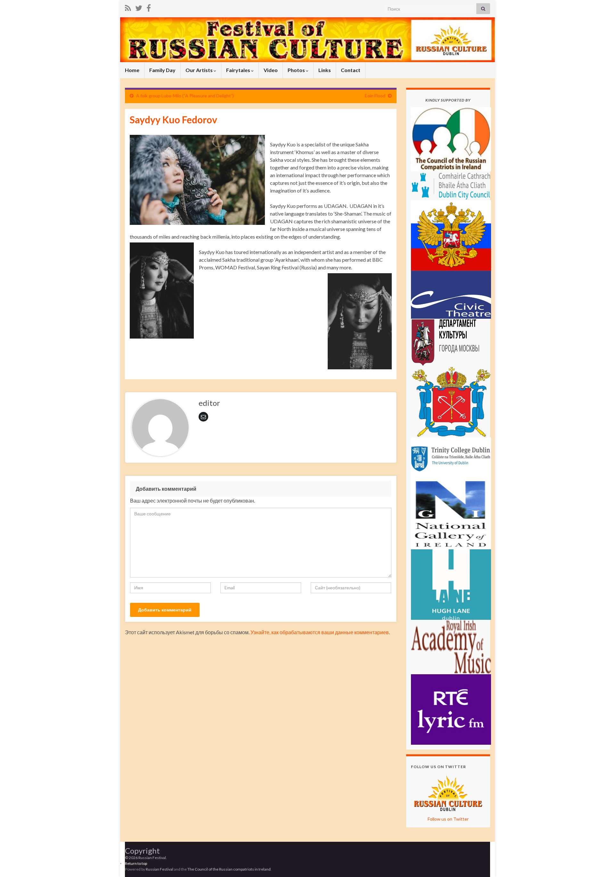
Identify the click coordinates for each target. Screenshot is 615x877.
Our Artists (199, 70)
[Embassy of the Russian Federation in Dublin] (451, 235)
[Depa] (451, 342)
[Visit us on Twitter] (448, 792)
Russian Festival (159, 869)
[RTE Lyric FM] (451, 709)
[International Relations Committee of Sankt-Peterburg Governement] (451, 401)
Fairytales (238, 70)
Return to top (136, 863)
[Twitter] (138, 7)
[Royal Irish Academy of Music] (451, 646)
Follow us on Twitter (448, 819)
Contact (350, 70)
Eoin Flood (375, 95)
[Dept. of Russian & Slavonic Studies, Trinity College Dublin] (451, 457)
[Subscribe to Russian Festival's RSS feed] (128, 7)
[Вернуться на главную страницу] (307, 39)
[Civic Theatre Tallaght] (451, 294)
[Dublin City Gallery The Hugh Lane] (451, 584)
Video (271, 70)
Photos (297, 70)
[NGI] (451, 513)
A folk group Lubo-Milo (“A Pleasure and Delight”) (185, 95)
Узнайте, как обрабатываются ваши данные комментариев (319, 632)
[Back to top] (601, 863)
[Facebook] (148, 7)
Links (324, 70)
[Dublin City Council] (451, 185)
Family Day (162, 70)
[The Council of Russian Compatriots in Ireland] (451, 138)
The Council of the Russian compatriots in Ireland (229, 869)
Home (132, 70)
